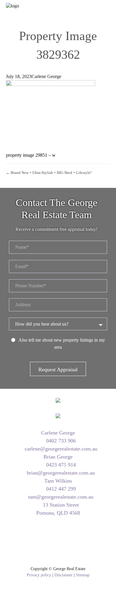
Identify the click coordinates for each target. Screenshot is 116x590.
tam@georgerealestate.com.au (60, 497)
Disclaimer (63, 575)
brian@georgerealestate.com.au (60, 473)
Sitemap (83, 575)
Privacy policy (39, 575)
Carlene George (46, 76)
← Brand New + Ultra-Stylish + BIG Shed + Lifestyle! (49, 172)
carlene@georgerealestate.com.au (60, 449)
